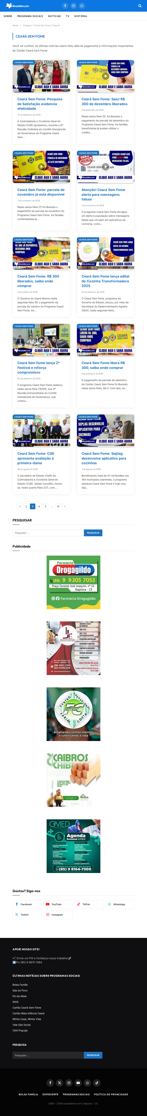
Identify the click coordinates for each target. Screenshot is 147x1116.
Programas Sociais (76, 1094)
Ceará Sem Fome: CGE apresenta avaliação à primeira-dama (35, 458)
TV (67, 16)
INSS (15, 1001)
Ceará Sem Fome (24, 62)
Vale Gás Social (21, 1024)
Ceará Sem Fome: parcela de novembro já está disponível (41, 192)
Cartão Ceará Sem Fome (27, 1007)
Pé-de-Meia (20, 996)
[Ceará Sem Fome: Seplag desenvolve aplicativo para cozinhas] (105, 431)
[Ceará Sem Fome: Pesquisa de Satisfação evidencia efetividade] (41, 76)
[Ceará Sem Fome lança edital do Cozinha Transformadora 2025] (105, 253)
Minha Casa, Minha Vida (27, 1019)
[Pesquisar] (140, 6)
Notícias (54, 16)
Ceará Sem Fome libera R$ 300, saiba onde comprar (103, 365)
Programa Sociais (30, 16)
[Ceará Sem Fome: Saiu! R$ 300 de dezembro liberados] (105, 76)
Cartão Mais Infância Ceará (28, 1013)
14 (58, 506)
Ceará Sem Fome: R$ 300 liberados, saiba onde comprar (38, 281)
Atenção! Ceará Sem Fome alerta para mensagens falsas (103, 194)
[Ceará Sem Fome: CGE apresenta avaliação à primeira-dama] (41, 431)
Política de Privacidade (111, 1094)
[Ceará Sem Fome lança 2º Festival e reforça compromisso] (41, 340)
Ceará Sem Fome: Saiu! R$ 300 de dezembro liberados (105, 101)
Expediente (50, 1094)
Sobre (8, 16)
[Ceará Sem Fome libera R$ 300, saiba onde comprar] (105, 340)
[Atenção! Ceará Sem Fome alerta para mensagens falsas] (105, 167)
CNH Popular (20, 1030)
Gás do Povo (20, 990)
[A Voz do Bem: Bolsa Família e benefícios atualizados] (17, 6)
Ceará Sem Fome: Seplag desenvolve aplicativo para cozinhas (104, 458)
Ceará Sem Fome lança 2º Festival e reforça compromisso (38, 368)
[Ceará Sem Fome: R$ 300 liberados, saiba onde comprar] (41, 253)
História (80, 16)
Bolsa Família (20, 984)
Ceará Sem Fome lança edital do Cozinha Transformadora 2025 (105, 281)
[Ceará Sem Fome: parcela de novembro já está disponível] (41, 167)
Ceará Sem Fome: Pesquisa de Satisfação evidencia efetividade (39, 104)
